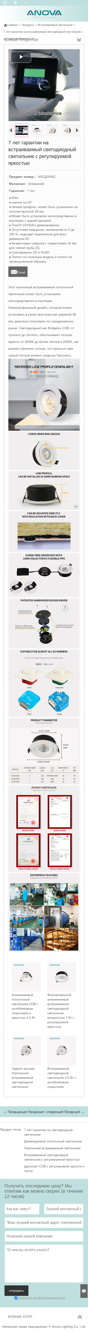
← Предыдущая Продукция (24, 1112)
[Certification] (44, 829)
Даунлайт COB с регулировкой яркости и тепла (54, 1168)
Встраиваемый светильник (55, 25)
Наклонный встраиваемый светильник (52, 1148)
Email (18, 271)
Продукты (28, 25)
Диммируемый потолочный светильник (53, 1141)
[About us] (44, 912)
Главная (11, 25)
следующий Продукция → (65, 1112)
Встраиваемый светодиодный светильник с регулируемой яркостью (52, 1157)
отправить (16, 1290)
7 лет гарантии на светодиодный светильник (48, 1132)
